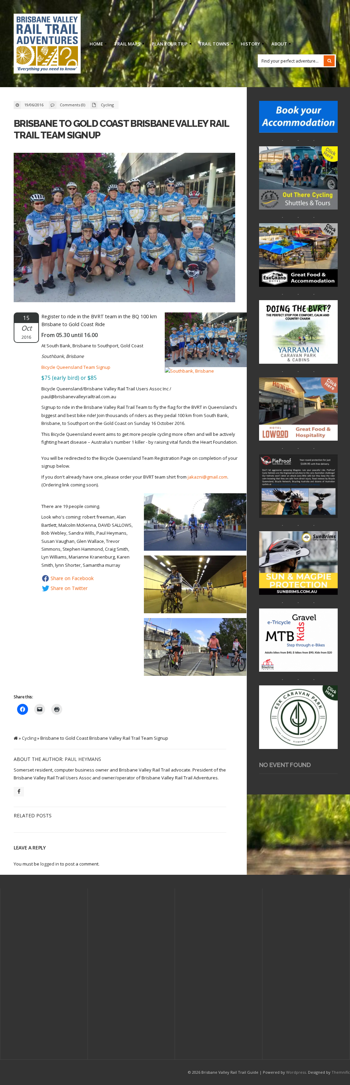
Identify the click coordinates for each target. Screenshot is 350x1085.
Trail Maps (125, 45)
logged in (49, 864)
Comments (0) (72, 104)
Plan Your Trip (168, 45)
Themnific (341, 1072)
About (277, 45)
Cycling (107, 104)
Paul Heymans (83, 759)
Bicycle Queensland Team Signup (75, 367)
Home (94, 45)
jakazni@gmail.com (207, 477)
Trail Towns (212, 45)
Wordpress (296, 1072)
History (248, 45)
